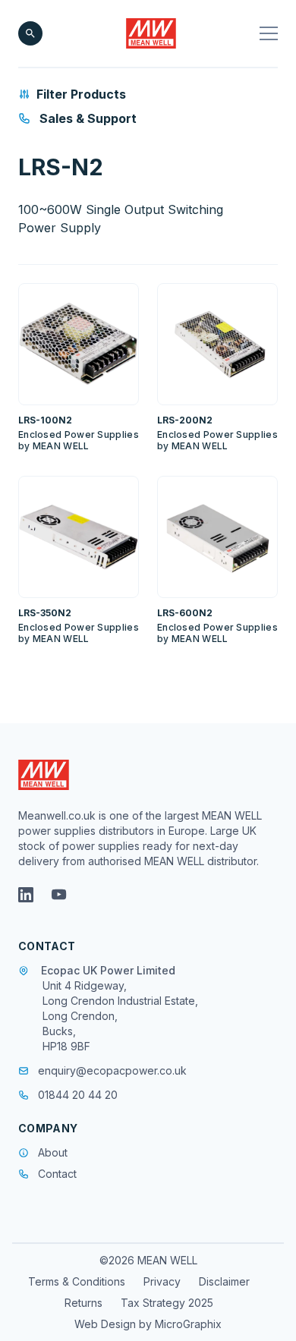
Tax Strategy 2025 (167, 1302)
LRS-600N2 (185, 613)
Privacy (162, 1281)
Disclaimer (224, 1281)
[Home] (151, 33)
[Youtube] (59, 894)
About (53, 1152)
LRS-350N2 (44, 613)
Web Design (106, 1323)
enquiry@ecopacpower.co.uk (112, 1070)
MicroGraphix (188, 1323)
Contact (57, 1173)
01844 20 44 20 (78, 1094)
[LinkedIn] (25, 894)
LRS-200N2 (185, 420)
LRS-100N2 (45, 420)
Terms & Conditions (76, 1281)
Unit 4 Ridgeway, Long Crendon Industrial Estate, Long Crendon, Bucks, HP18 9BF (120, 1016)
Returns (83, 1302)
